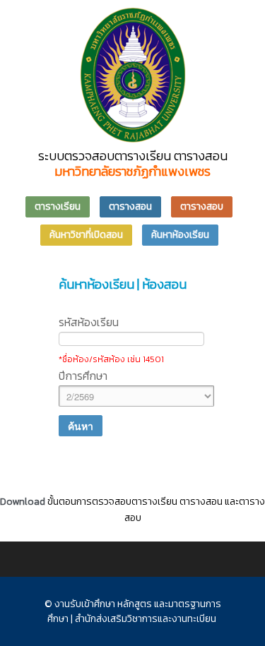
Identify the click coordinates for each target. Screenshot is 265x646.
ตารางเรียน (58, 206)
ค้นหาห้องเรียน (180, 234)
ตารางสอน (130, 206)
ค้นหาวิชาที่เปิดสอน (86, 234)
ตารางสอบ (201, 206)
